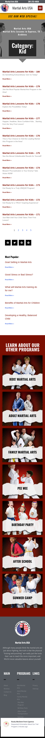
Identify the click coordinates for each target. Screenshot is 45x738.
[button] (40, 8)
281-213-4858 (33, 1)
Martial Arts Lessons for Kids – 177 (21, 118)
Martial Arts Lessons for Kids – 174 (21, 168)
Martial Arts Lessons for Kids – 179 (21, 86)
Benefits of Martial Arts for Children (22, 303)
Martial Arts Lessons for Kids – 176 (21, 135)
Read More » (7, 79)
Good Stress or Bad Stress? (19, 274)
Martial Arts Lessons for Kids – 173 (21, 185)
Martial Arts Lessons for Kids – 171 (21, 214)
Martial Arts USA (22, 7)
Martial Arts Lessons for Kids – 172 (21, 200)
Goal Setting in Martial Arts (18, 262)
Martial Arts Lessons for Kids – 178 (21, 103)
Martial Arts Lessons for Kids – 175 (21, 153)
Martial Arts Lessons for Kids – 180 (21, 71)
